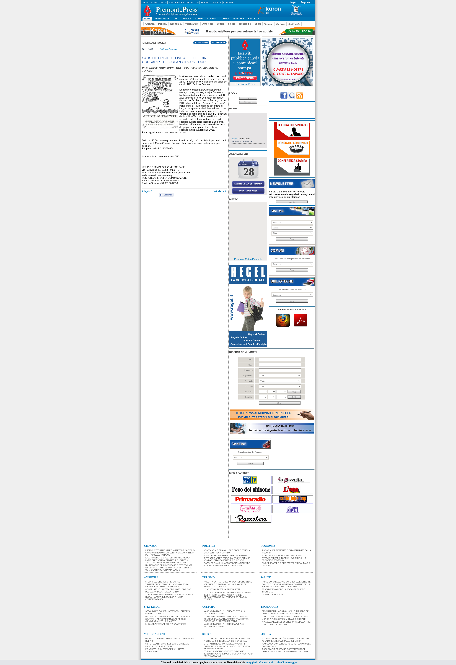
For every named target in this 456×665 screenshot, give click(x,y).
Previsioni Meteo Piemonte (248, 259)
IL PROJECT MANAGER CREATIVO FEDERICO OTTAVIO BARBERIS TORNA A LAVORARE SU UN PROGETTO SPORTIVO (284, 558)
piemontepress (159, 2)
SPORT (206, 634)
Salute (231, 23)
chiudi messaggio (287, 662)
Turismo (268, 23)
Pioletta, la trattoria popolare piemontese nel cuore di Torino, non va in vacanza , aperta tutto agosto (228, 584)
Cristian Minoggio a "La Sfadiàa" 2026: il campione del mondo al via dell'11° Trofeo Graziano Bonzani (227, 646)
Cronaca (149, 23)
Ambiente (207, 23)
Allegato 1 (147, 191)
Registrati (305, 2)
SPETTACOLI (152, 607)
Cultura (280, 23)
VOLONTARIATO (154, 634)
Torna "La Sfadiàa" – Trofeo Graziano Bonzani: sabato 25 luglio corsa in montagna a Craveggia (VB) (228, 653)
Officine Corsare (168, 49)
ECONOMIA (268, 546)
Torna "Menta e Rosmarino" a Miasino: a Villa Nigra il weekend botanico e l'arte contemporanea (169, 597)
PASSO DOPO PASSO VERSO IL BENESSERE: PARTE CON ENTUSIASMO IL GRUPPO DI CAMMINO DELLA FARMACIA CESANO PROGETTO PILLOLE (286, 584)
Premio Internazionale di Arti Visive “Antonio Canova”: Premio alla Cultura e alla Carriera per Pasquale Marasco (170, 552)
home (146, 2)
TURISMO (208, 577)
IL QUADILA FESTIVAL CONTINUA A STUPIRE (165, 624)
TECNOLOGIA (269, 607)
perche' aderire (177, 2)
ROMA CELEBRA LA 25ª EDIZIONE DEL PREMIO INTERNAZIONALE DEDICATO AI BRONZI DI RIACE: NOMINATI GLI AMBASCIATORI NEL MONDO (227, 558)
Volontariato (192, 23)
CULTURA (208, 607)
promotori (193, 2)
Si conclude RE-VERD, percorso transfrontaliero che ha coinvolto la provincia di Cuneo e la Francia (166, 584)
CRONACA (150, 546)
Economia (176, 23)
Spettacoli (294, 23)
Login (293, 2)
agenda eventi (239, 153)
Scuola (220, 23)
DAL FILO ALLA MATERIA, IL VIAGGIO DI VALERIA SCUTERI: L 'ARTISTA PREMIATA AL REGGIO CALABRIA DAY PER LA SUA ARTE (167, 618)
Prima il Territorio (272, 595)
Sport (258, 23)
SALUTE (266, 577)
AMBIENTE (151, 577)
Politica (162, 23)
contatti (228, 2)
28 (248, 172)
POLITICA (208, 546)
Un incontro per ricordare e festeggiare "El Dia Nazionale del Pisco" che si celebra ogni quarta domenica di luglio (168, 567)
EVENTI (233, 108)
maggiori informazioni (259, 662)
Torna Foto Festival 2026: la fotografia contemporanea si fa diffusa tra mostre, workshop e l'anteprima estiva (226, 618)
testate (205, 2)
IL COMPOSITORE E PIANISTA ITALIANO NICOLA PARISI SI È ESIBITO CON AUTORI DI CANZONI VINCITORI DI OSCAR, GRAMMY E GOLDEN (167, 560)
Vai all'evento (220, 191)
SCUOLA (266, 634)
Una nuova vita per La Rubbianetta (222, 589)
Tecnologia (245, 23)
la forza (216, 2)
